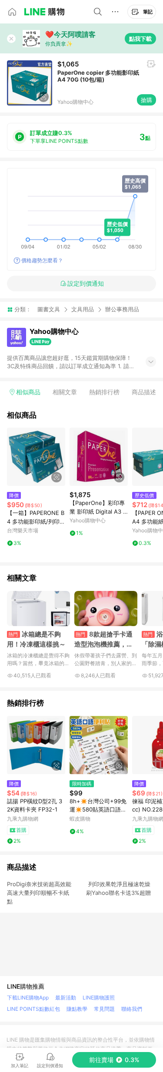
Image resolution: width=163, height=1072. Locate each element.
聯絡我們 (131, 1009)
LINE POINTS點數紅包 (33, 1009)
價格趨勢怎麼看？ (42, 260)
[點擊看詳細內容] (36, 457)
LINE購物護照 (99, 997)
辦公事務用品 (122, 309)
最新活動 (65, 997)
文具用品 (82, 309)
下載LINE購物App (28, 997)
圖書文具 (48, 309)
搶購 (146, 99)
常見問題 (104, 1009)
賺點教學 (77, 1009)
